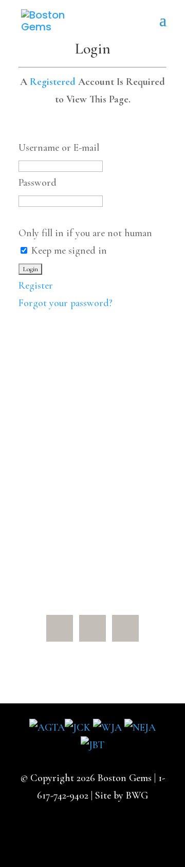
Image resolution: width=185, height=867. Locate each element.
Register (35, 285)
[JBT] (92, 745)
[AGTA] (47, 727)
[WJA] (107, 727)
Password (37, 182)
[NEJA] (140, 727)
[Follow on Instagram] (125, 628)
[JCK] (77, 727)
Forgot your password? (65, 303)
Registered (53, 82)
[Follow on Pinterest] (92, 628)
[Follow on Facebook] (59, 628)
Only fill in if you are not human (85, 233)
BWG (137, 795)
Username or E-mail (58, 147)
